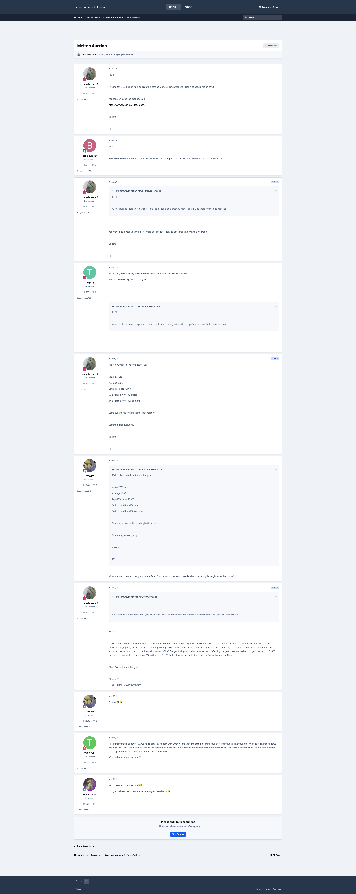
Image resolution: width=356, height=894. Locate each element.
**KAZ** (90, 475)
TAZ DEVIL (89, 753)
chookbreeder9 (89, 54)
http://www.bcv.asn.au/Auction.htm (127, 104)
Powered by (269, 889)
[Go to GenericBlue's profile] (89, 784)
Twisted (90, 282)
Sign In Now (178, 834)
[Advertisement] (178, 30)
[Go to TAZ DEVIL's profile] (89, 742)
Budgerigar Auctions (123, 54)
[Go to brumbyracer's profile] (89, 145)
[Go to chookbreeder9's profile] (78, 54)
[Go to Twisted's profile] (89, 272)
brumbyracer (90, 155)
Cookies (79, 889)
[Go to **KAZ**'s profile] (89, 465)
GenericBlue (89, 794)
